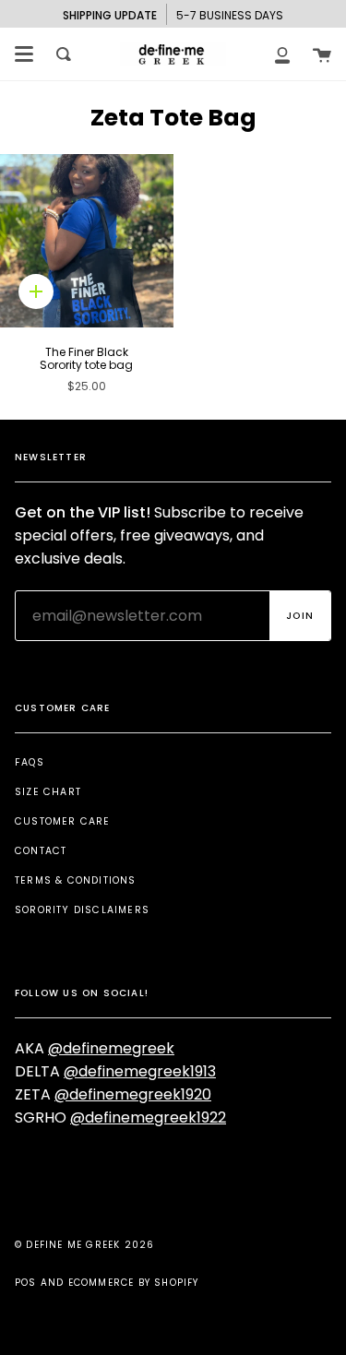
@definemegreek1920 (132, 1094)
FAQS (29, 762)
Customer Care (63, 821)
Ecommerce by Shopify (133, 1283)
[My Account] (282, 54)
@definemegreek (111, 1048)
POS (26, 1283)
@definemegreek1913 (140, 1071)
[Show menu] (24, 54)
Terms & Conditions (76, 880)
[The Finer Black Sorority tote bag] (86, 240)
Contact (40, 851)
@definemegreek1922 (148, 1117)
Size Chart (48, 792)
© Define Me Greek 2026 (84, 1245)
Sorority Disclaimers (82, 910)
